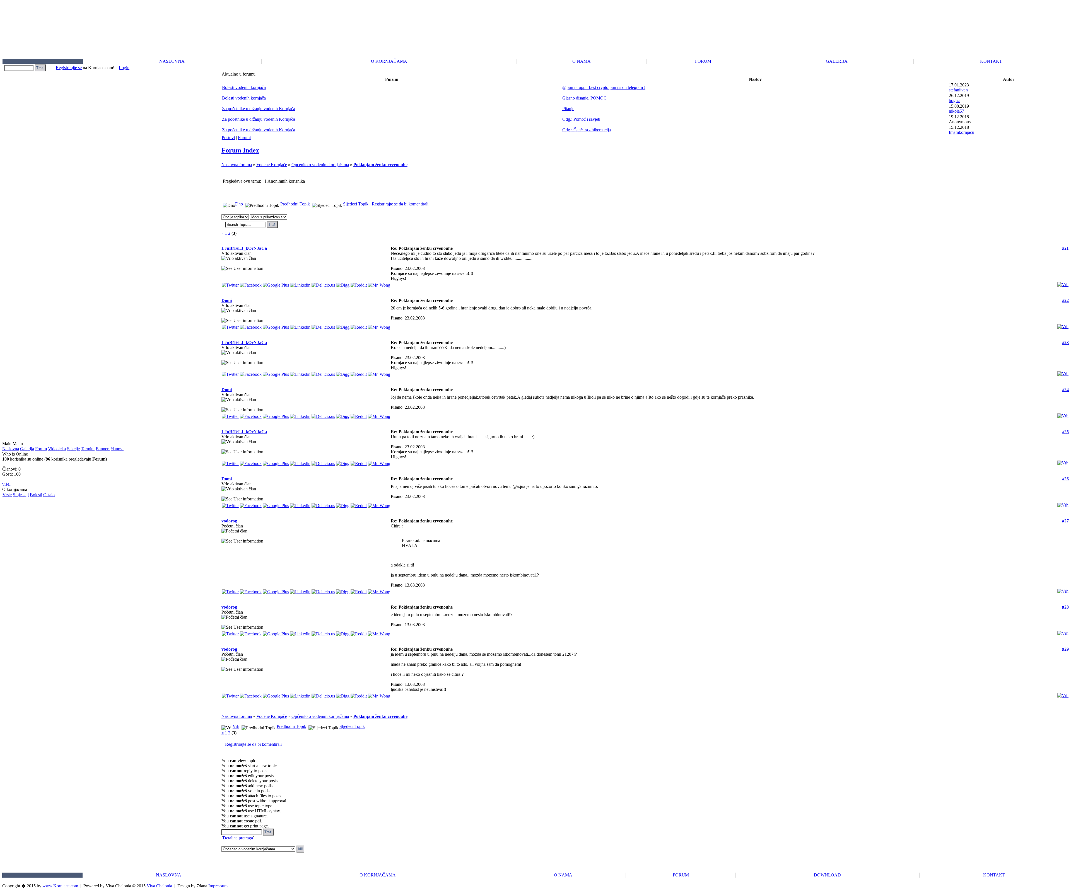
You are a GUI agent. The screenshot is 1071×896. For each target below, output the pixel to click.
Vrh (236, 726)
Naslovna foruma (236, 164)
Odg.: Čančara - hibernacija (586, 129)
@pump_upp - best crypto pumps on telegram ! (603, 87)
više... (7, 484)
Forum (41, 448)
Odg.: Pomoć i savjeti (581, 119)
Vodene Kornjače (271, 164)
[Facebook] (251, 283)
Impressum (218, 885)
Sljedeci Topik (355, 204)
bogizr (954, 100)
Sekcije (73, 448)
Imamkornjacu (961, 132)
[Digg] (342, 283)
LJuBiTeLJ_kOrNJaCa (244, 248)
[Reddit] (359, 283)
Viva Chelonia (159, 885)
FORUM (703, 61)
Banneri (103, 448)
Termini (88, 448)
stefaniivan (958, 90)
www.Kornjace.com (60, 885)
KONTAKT (991, 61)
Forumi (244, 137)
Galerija (27, 448)
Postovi (228, 137)
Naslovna (10, 448)
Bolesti (36, 494)
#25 (1065, 431)
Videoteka (57, 448)
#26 (1065, 478)
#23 (1065, 342)
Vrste (7, 494)
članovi (117, 448)
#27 (1065, 521)
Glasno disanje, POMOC (584, 98)
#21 (1065, 248)
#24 (1065, 389)
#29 (1065, 649)
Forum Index (240, 150)
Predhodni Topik (295, 204)
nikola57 (956, 111)
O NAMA (581, 61)
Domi (226, 300)
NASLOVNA (172, 61)
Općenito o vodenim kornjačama (320, 164)
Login (124, 67)
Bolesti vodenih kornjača (244, 87)
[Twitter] (230, 283)
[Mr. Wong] (379, 283)
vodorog (229, 521)
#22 (1065, 300)
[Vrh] (1062, 283)
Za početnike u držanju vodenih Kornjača (258, 108)
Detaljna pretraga (238, 838)
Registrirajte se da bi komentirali (400, 204)
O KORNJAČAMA (389, 61)
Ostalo (49, 494)
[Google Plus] (276, 283)
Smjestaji (21, 494)
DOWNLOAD (827, 875)
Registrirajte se (69, 67)
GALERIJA (837, 61)
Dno (239, 204)
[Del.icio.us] (323, 283)
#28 (1065, 607)
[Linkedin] (300, 283)
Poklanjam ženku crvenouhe (380, 164)
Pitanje (568, 108)
